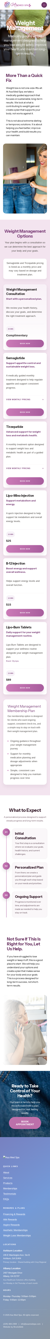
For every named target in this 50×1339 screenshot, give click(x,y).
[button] (44, 4)
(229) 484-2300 (10, 1324)
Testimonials (9, 1194)
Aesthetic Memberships (15, 1230)
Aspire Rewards (11, 1225)
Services (7, 1178)
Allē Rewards (10, 1219)
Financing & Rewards (14, 1214)
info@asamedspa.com (31, 1324)
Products (7, 1183)
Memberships (10, 1188)
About (6, 1172)
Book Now (25, 343)
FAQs (6, 1199)
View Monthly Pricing (18, 399)
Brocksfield (18, 1327)
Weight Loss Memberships (17, 1235)
